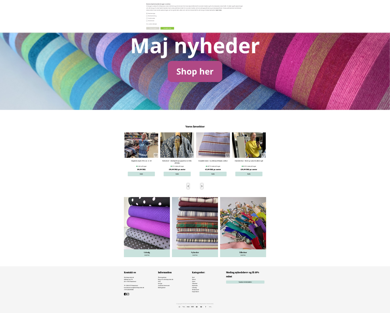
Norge (160, 283)
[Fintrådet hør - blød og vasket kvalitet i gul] (213, 157)
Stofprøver (195, 290)
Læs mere (219, 10)
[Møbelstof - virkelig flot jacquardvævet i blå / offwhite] (141, 157)
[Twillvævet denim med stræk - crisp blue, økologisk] (249, 157)
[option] (141, 154)
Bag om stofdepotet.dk (165, 279)
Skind (194, 279)
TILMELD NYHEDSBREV (245, 282)
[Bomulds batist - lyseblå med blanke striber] (177, 157)
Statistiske (151, 21)
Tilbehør (194, 283)
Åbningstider (162, 277)
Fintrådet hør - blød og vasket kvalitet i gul (213, 161)
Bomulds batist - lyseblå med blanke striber (177, 161)
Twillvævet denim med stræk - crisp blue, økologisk (249, 162)
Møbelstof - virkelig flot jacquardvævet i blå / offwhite (141, 162)
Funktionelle (151, 18)
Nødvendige (151, 13)
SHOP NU (147, 253)
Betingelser (162, 288)
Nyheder (195, 286)
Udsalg (194, 288)
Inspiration (195, 292)
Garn (193, 281)
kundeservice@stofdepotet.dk (134, 288)
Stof (193, 277)
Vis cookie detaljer (151, 24)
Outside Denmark (164, 286)
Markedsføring (152, 16)
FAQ (159, 281)
